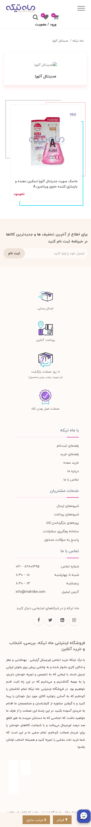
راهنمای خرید (69, 454)
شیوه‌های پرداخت (66, 514)
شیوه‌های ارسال (68, 506)
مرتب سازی (35, 820)
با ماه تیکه (69, 430)
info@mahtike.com (30, 592)
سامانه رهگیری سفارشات (61, 531)
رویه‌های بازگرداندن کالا (62, 523)
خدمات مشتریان (64, 491)
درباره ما (73, 471)
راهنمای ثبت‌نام (68, 446)
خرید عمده (71, 462)
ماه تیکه (78, 40)
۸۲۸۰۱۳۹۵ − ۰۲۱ (28, 566)
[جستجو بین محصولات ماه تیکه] (35, 17)
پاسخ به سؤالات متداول (61, 540)
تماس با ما (71, 479)
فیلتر (61, 820)
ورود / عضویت (45, 24)
